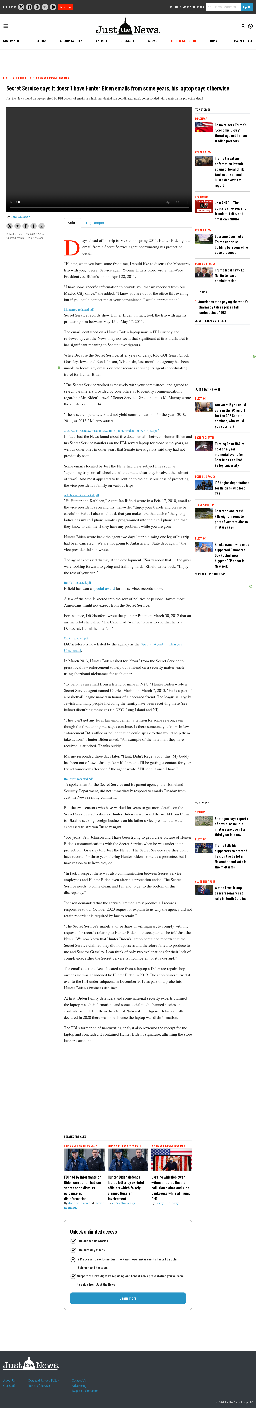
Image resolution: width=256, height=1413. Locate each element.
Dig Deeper (95, 223)
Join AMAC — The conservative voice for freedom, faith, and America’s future (231, 210)
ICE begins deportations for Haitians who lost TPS (232, 488)
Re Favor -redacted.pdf (78, 779)
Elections (201, 398)
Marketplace (243, 40)
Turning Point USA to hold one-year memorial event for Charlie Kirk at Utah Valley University (230, 454)
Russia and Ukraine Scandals (52, 78)
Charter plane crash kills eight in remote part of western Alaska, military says (232, 519)
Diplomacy (201, 118)
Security (200, 812)
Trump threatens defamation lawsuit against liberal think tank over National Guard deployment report (229, 171)
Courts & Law (203, 152)
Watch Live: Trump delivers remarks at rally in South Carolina (231, 893)
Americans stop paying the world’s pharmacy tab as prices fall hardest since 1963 (223, 307)
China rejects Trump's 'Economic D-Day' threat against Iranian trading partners (231, 133)
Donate (215, 40)
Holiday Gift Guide (184, 40)
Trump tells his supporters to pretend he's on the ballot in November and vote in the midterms (231, 856)
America (101, 40)
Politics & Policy (205, 263)
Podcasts (128, 40)
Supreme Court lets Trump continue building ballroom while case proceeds (231, 244)
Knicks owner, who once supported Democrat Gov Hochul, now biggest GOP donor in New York (232, 555)
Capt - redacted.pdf (76, 638)
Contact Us (79, 1380)
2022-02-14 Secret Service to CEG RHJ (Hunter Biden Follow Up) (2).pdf (111, 430)
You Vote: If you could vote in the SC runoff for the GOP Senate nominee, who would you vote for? (230, 415)
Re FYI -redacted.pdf (77, 582)
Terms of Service (39, 1385)
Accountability (71, 40)
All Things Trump (205, 881)
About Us (9, 1380)
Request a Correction (85, 1390)
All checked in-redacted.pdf (81, 495)
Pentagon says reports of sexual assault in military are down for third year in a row (231, 826)
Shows (152, 40)
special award (103, 588)
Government (12, 40)
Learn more (128, 1298)
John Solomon (20, 217)
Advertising (79, 1385)
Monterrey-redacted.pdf (79, 309)
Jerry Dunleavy (123, 1203)
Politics (40, 40)
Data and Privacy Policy (43, 1380)
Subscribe (65, 7)
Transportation (204, 505)
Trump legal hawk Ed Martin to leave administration (229, 275)
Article (73, 223)
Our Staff (9, 1385)
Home (6, 78)
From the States (204, 437)
